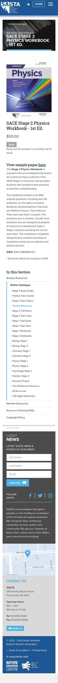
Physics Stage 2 (20, 366)
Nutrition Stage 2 (20, 376)
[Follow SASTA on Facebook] (30, 495)
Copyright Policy (15, 417)
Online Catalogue (17, 24)
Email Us (16, 628)
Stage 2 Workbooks (22, 336)
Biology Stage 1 (20, 341)
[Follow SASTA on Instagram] (50, 495)
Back (11, 144)
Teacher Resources (22, 305)
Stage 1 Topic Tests (21, 326)
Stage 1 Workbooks (21, 331)
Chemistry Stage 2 (21, 356)
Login (39, 4)
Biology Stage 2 (20, 346)
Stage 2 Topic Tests (22, 315)
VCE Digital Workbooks (23, 396)
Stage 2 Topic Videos (22, 300)
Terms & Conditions (19, 650)
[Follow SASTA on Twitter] (40, 495)
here (42, 165)
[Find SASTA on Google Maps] (29, 559)
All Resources (19, 391)
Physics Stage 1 (20, 361)
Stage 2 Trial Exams (22, 310)
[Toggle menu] (50, 4)
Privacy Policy (40, 650)
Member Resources (17, 403)
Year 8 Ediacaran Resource (25, 386)
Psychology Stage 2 (22, 371)
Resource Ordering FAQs (20, 410)
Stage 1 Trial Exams (21, 321)
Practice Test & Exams (23, 295)
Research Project (20, 381)
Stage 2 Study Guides (23, 290)
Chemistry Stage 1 (21, 351)
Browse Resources (16, 278)
